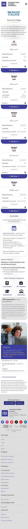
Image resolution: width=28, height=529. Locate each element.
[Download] (25, 67)
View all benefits (14, 216)
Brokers (3, 491)
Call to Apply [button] (9, 403)
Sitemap (14, 431)
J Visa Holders (7, 286)
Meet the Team (5, 517)
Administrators (5, 488)
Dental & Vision (5, 479)
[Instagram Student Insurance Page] (7, 422)
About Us (3, 514)
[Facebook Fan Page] (2, 422)
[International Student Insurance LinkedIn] (25, 422)
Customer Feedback (6, 520)
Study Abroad (7, 295)
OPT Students (21, 286)
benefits (14, 63)
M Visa (3, 449)
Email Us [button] (20, 403)
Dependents (21, 295)
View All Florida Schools (9, 377)
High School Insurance (7, 462)
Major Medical (5, 482)
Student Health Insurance (8, 473)
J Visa (2, 442)
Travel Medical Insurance (7, 476)
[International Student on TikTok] (16, 422)
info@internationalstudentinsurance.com (13, 370)
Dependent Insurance (7, 459)
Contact (11, 417)
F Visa (2, 439)
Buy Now (14, 70)
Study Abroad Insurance (7, 456)
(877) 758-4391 (14, 360)
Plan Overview (5, 499)
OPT (2, 445)
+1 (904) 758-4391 (12, 364)
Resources (4, 507)
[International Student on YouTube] (11, 422)
